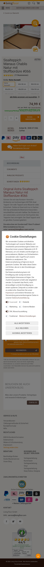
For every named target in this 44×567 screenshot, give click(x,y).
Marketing (13, 307)
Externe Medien (29, 307)
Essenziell (13, 302)
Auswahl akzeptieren (22, 333)
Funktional (13, 316)
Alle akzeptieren (22, 323)
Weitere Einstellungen (27, 316)
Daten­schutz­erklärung (20, 298)
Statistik (26, 302)
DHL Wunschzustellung (18, 311)
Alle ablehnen (22, 328)
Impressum (10, 293)
